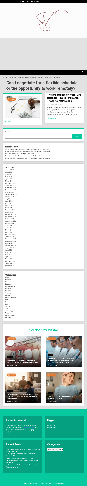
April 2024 (8, 232)
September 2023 (11, 245)
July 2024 (8, 225)
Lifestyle (8, 302)
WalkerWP (62, 483)
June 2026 (8, 174)
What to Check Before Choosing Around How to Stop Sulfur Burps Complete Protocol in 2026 (61, 360)
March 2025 (9, 208)
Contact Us (51, 425)
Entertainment (10, 286)
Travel (7, 313)
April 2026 (8, 179)
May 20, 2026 (53, 365)
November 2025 (10, 190)
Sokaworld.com (28, 427)
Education (8, 284)
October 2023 (10, 243)
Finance (8, 291)
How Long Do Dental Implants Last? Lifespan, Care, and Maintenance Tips (22, 361)
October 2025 (10, 192)
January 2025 (10, 212)
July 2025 (8, 199)
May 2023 (8, 254)
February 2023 (10, 261)
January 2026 (10, 185)
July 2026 (8, 172)
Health (7, 295)
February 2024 (10, 234)
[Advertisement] (43, 54)
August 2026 (9, 170)
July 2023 (8, 250)
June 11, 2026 (13, 365)
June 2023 (8, 252)
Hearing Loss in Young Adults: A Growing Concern (60, 397)
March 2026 (9, 181)
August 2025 (9, 196)
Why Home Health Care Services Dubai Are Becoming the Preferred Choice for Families (22, 396)
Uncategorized (10, 315)
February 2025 (10, 210)
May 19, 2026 (13, 401)
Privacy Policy (51, 427)
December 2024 (10, 214)
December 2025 (10, 188)
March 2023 (9, 259)
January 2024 (10, 236)
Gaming (8, 293)
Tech (6, 308)
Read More (52, 118)
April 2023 (8, 257)
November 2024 (10, 216)
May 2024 (8, 230)
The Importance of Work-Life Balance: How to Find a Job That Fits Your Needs (64, 97)
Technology (9, 311)
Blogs (7, 277)
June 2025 (8, 201)
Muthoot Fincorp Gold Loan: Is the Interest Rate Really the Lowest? (28, 158)
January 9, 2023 (64, 104)
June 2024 (8, 228)
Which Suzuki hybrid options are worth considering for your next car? (28, 149)
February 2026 (10, 183)
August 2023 (9, 248)
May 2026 (8, 176)
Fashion (8, 288)
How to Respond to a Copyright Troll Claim (19, 153)
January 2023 (10, 263)
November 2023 (10, 241)
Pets (6, 304)
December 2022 (10, 265)
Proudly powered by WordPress (31, 483)
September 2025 (11, 194)
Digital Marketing (11, 282)
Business (8, 121)
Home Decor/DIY (11, 297)
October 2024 (10, 219)
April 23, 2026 (53, 401)
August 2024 (9, 223)
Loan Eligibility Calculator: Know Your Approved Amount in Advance (27, 151)
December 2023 (10, 239)
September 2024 (11, 221)
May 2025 (8, 203)
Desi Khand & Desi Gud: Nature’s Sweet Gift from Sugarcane (25, 156)
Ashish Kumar (52, 104)
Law (6, 299)
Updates (8, 317)
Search (7, 132)
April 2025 (8, 205)
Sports (7, 306)
